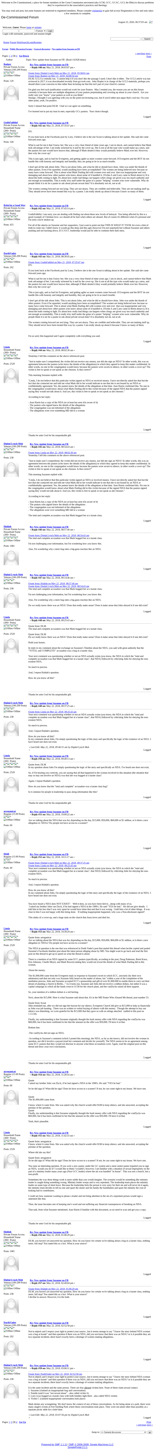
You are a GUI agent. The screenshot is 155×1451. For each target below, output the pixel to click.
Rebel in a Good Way (14, 205)
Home (6, 42)
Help (19, 42)
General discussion (42, 49)
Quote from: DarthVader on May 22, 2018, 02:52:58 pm (55, 1374)
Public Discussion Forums (21, 49)
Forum (13, 42)
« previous (140, 53)
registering (97, 10)
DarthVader (10, 253)
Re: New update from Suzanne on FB (49, 64)
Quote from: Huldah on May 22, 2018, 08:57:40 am (53, 583)
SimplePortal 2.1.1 (77, 1447)
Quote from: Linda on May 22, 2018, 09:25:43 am (52, 711)
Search (24, 42)
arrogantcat (10, 811)
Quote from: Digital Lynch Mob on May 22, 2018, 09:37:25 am (58, 863)
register (38, 27)
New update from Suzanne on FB (66, 49)
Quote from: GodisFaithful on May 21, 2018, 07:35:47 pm (56, 262)
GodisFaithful (11, 122)
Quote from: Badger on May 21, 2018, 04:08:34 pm (53, 76)
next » (149, 53)
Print (149, 56)
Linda (7, 347)
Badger (7, 64)
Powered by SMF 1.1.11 (54, 1444)
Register (38, 42)
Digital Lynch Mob (13, 443)
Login (31, 42)
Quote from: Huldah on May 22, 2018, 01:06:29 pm (53, 1289)
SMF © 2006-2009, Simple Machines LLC (91, 1444)
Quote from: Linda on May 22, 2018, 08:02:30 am (52, 452)
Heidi (6, 854)
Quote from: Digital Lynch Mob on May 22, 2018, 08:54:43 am (58, 535)
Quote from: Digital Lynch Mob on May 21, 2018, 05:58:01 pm (58, 73)
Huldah (7, 526)
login (28, 27)
